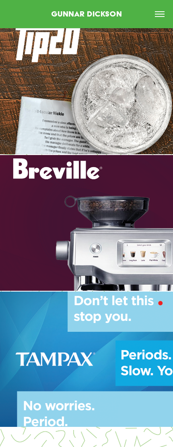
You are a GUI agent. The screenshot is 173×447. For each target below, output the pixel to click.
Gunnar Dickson (86, 14)
